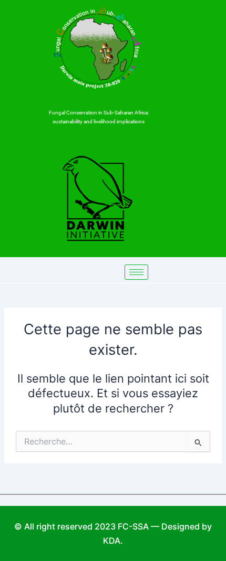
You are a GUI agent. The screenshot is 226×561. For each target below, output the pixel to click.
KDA (111, 540)
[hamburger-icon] (136, 272)
